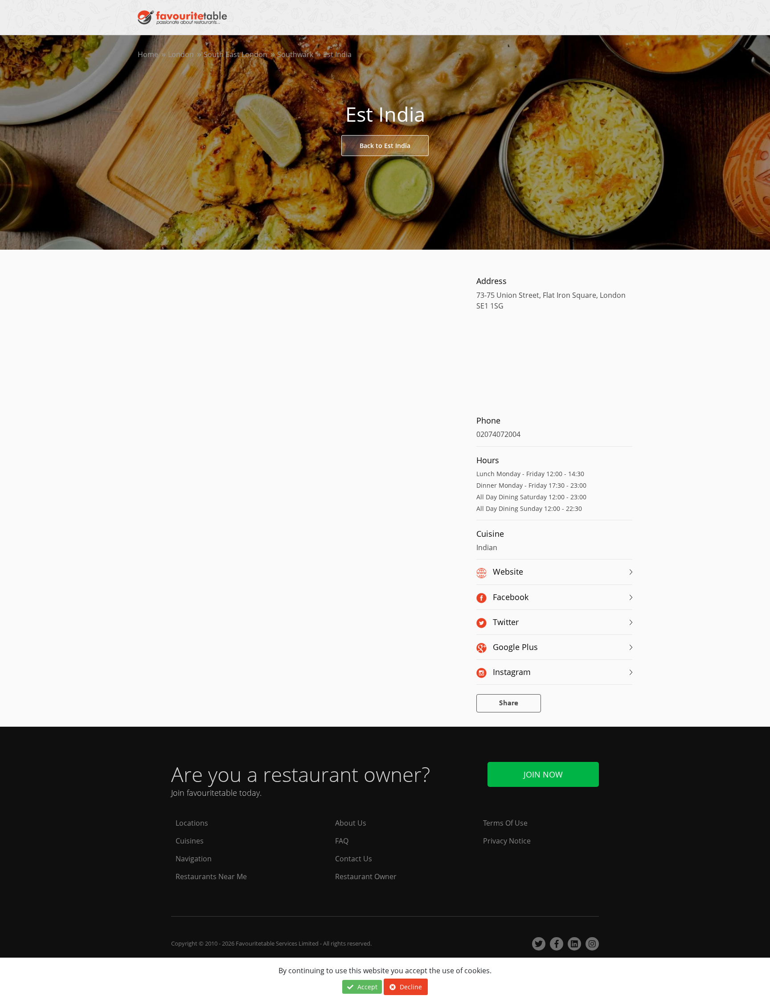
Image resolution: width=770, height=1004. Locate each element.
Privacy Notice (507, 841)
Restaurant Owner (366, 876)
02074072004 (498, 434)
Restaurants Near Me (211, 876)
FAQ (341, 841)
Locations (192, 823)
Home (148, 54)
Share (508, 703)
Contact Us (353, 859)
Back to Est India (385, 145)
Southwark (295, 54)
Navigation (194, 859)
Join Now (543, 774)
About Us (350, 823)
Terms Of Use (505, 823)
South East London (235, 54)
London (181, 54)
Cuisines (190, 841)
